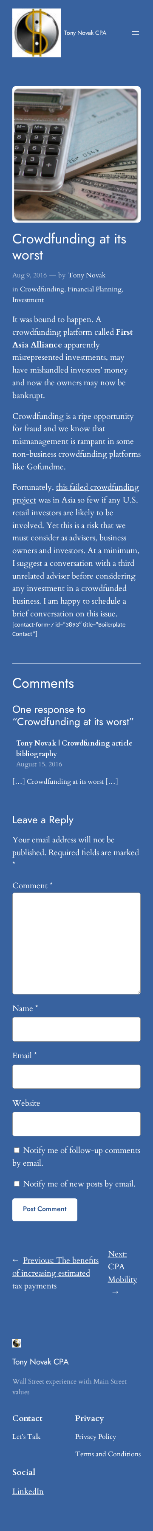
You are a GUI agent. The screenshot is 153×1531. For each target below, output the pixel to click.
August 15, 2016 (39, 764)
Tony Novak (87, 275)
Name (25, 1008)
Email (24, 1055)
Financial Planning (95, 289)
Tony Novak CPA (85, 32)
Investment (28, 300)
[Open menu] (135, 33)
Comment (32, 885)
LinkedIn (28, 1491)
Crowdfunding (42, 289)
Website (26, 1103)
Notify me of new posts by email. (79, 1183)
